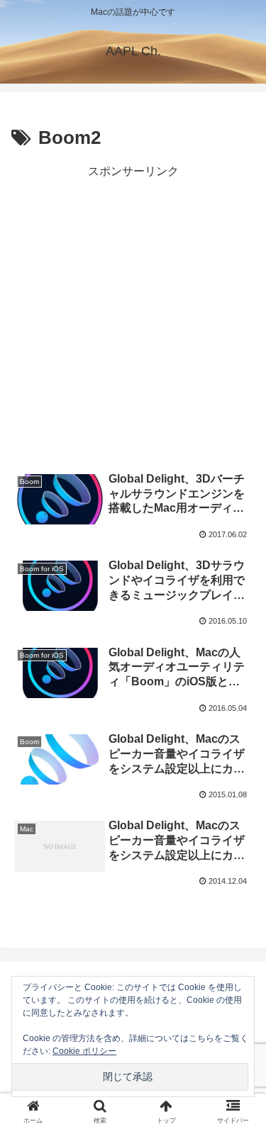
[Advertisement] (133, 315)
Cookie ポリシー (84, 1051)
